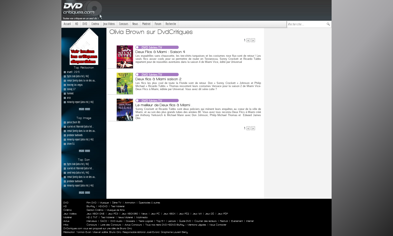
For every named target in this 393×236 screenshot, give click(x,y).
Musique (104, 202)
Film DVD (91, 202)
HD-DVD (102, 206)
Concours (123, 24)
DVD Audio (116, 221)
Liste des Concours (111, 225)
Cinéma (95, 24)
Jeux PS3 (113, 213)
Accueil (67, 24)
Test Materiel (117, 206)
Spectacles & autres (149, 202)
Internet (250, 221)
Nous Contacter (217, 225)
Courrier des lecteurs (205, 221)
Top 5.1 (160, 221)
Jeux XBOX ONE (95, 213)
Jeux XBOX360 (130, 213)
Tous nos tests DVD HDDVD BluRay (164, 225)
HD (76, 24)
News (135, 24)
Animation (130, 202)
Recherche (171, 24)
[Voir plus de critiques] (84, 108)
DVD (84, 24)
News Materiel (125, 217)
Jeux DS (209, 213)
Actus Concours (133, 225)
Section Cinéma (95, 210)
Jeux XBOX (169, 213)
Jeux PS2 (184, 213)
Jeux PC (155, 213)
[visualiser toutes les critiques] (84, 46)
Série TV (116, 202)
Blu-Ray (91, 206)
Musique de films (116, 210)
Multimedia (142, 217)
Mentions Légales (197, 225)
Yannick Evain (83, 232)
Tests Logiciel (146, 221)
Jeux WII (197, 213)
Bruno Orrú (115, 232)
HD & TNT (92, 217)
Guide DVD (185, 221)
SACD (103, 221)
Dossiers (130, 221)
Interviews (92, 221)
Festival (224, 221)
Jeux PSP (223, 213)
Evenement (237, 221)
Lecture (172, 221)
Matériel (146, 24)
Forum (158, 24)
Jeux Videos (109, 24)
